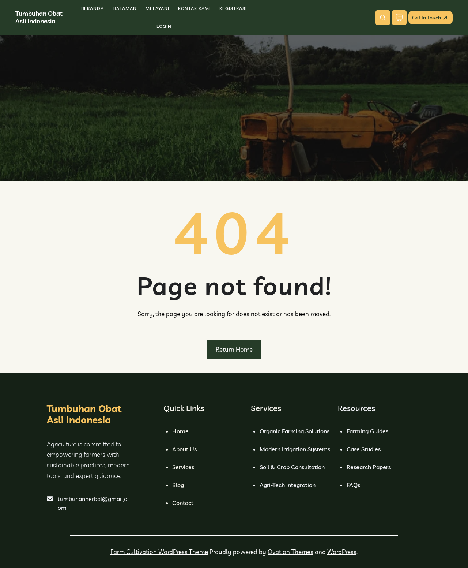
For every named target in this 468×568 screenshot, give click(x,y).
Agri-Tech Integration (288, 485)
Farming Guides (367, 431)
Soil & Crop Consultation (292, 467)
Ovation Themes (290, 552)
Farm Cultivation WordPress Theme (159, 552)
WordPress (341, 552)
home (180, 431)
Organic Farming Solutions (294, 431)
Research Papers (369, 467)
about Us (184, 449)
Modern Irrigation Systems (295, 449)
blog (178, 485)
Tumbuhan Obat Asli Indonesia (39, 17)
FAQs (353, 485)
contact (182, 503)
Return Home (234, 349)
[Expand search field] (382, 17)
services (183, 467)
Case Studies (364, 449)
